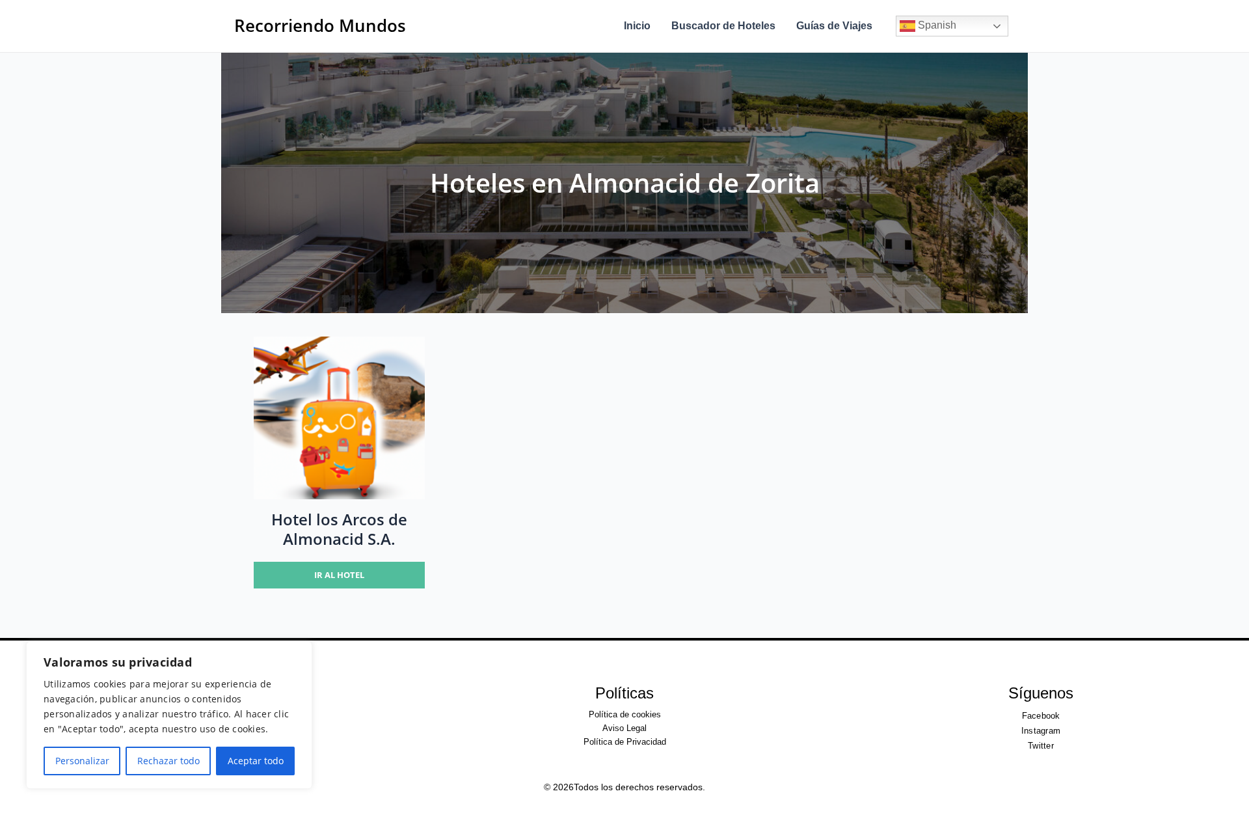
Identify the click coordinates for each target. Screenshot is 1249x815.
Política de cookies (625, 714)
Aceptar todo (256, 760)
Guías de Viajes (834, 25)
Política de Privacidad (625, 742)
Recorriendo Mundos (320, 25)
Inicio (637, 25)
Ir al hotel (339, 575)
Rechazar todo (168, 760)
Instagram (1040, 731)
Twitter (1041, 746)
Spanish (935, 25)
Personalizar (82, 760)
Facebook (1041, 716)
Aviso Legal (624, 728)
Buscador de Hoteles (723, 25)
